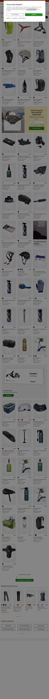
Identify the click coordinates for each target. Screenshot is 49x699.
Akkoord (34, 14)
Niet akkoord (15, 14)
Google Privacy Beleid (31, 9)
